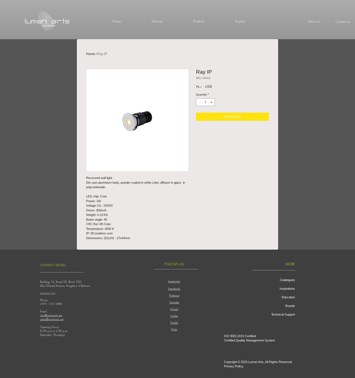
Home (90, 54)
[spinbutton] (205, 102)
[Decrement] (199, 102)
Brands (290, 306)
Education (288, 297)
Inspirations (287, 288)
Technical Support (283, 314)
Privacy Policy (233, 366)
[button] (199, 21)
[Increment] (211, 102)
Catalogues (287, 280)
